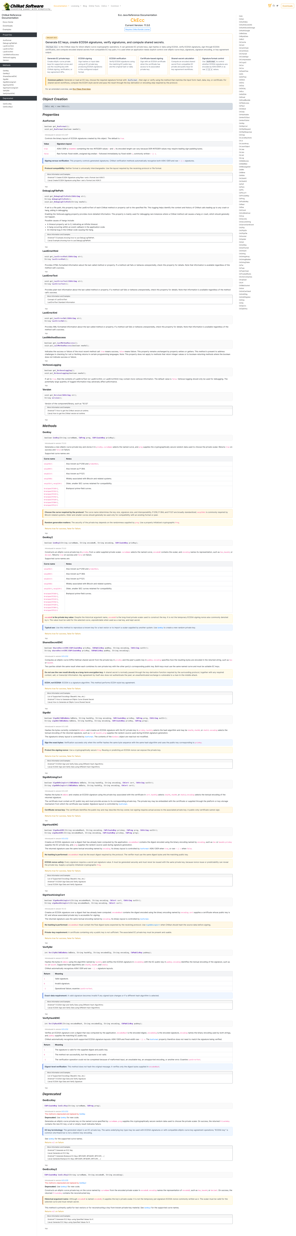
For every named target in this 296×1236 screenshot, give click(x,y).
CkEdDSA (242, 94)
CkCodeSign (243, 57)
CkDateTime (243, 71)
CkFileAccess (244, 103)
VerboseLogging (9, 57)
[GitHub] (274, 6)
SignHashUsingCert (10, 88)
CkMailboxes (244, 161)
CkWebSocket (244, 285)
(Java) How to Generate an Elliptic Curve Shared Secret (69, 702)
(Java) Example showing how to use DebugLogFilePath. (69, 240)
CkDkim (242, 80)
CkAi (240, 16)
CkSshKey (243, 245)
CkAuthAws (243, 22)
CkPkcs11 (242, 193)
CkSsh (241, 242)
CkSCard (242, 210)
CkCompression (245, 59)
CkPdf (241, 184)
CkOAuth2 (243, 181)
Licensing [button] (75, 6)
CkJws (241, 152)
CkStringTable (244, 262)
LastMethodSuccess (11, 55)
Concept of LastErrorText (57, 299)
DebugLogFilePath (10, 43)
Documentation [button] (61, 6)
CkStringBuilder (245, 259)
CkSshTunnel (244, 248)
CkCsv (241, 68)
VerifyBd (6, 91)
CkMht (241, 170)
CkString (242, 254)
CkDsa (241, 86)
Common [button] (115, 6)
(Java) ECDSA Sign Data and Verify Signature (65, 884)
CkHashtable (244, 115)
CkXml (241, 288)
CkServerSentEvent (246, 225)
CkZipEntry (243, 309)
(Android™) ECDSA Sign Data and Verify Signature (67, 882)
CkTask (242, 268)
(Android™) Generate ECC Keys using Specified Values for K (70, 1219)
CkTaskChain (244, 271)
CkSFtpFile (243, 233)
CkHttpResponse (245, 132)
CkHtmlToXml (244, 120)
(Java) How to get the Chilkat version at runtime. (66, 413)
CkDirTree (242, 77)
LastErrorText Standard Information (61, 302)
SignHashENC (8, 85)
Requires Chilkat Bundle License (137, 29)
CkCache (242, 42)
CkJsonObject (244, 146)
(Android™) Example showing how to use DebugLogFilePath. (71, 238)
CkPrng (242, 199)
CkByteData (243, 36)
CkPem (241, 187)
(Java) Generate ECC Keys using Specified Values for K (69, 1222)
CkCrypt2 (242, 62)
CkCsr (241, 65)
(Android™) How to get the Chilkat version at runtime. (68, 411)
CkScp (241, 216)
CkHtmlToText (244, 117)
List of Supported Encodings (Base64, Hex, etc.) (66, 696)
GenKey (6, 71)
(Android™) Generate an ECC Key (60, 1150)
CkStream (243, 251)
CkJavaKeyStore (245, 138)
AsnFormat (7, 40)
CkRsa (241, 207)
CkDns (241, 83)
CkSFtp (242, 227)
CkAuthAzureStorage (247, 28)
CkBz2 (241, 39)
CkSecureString (245, 222)
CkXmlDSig (243, 294)
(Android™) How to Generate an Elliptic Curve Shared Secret (71, 699)
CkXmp (242, 300)
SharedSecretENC (10, 76)
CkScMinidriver (244, 213)
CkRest (241, 204)
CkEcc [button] (104, 6)
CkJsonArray (244, 143)
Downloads (288, 6)
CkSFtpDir (243, 230)
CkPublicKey (243, 201)
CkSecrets (243, 219)
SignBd (5, 79)
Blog (85, 6)
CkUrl (241, 283)
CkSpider (242, 239)
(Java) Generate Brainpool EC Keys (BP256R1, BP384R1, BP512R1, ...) (74, 1159)
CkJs (241, 141)
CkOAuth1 (243, 178)
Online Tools (94, 6)
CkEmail (242, 97)
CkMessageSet (244, 167)
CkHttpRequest (245, 129)
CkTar (241, 265)
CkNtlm (242, 175)
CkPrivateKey (244, 196)
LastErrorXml (8, 52)
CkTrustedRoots (245, 274)
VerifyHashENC (9, 93)
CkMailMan (243, 164)
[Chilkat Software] (27, 6)
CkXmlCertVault (245, 291)
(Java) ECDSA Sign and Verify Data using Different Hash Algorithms (74, 767)
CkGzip (242, 112)
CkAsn (241, 19)
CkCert (241, 45)
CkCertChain (244, 48)
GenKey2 (6, 73)
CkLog (241, 158)
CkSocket (242, 236)
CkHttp (241, 123)
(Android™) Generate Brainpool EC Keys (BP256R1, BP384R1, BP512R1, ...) (76, 1156)
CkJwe (241, 149)
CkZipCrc (242, 306)
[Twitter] (277, 6)
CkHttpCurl (243, 126)
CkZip (241, 303)
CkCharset (243, 54)
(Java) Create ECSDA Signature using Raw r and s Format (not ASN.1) (74, 180)
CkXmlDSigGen (244, 297)
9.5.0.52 (65, 656)
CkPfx (241, 190)
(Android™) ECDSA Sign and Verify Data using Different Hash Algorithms (75, 764)
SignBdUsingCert (9, 82)
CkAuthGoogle (244, 31)
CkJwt (241, 155)
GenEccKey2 (8, 107)
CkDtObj (242, 88)
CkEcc (241, 91)
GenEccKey (7, 104)
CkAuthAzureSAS (245, 25)
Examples (7, 29)
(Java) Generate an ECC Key (58, 1153)
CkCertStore (243, 51)
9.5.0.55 (65, 1180)
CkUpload (243, 280)
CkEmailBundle (244, 100)
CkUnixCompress (245, 277)
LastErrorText (8, 49)
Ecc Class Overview (82, 89)
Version (6, 60)
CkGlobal (242, 109)
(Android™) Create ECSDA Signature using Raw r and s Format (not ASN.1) (76, 177)
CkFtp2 (242, 106)
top (46, 187)
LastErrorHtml (8, 46)
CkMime (242, 172)
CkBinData (243, 33)
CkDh (241, 74)
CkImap (242, 135)
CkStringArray (244, 256)
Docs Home (8, 22)
